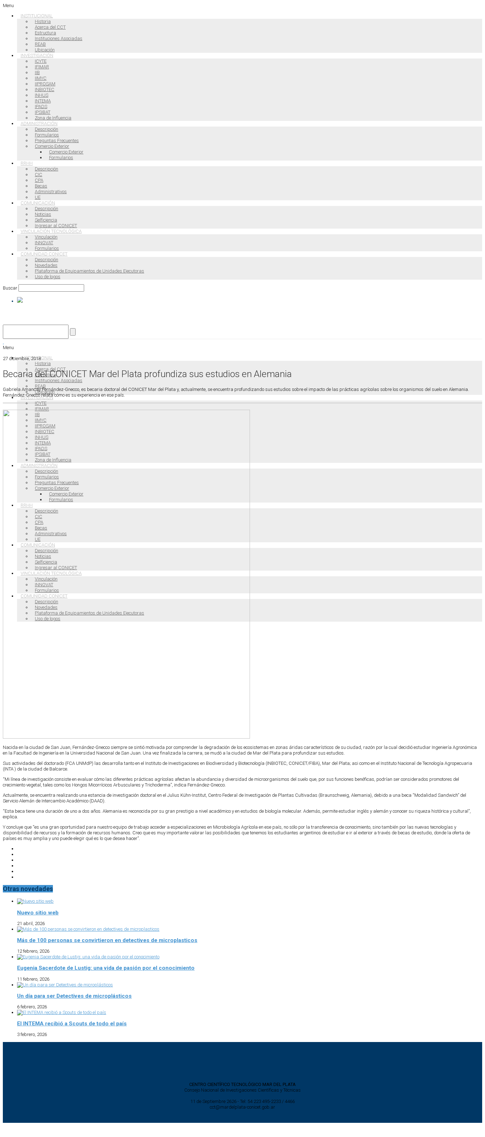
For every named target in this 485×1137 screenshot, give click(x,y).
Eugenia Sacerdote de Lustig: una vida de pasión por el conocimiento (106, 968)
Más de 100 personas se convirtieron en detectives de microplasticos (107, 940)
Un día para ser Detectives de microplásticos (74, 996)
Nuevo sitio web (38, 912)
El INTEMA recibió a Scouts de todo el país (72, 1023)
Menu (8, 5)
